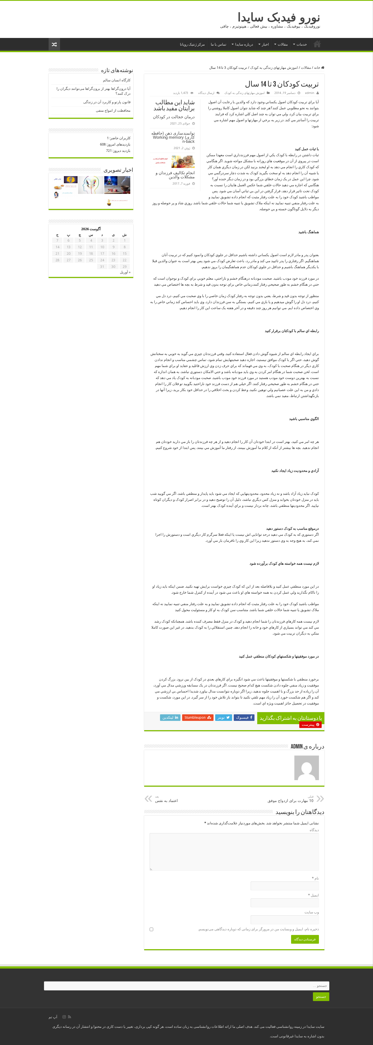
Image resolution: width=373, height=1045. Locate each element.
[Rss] (69, 1017)
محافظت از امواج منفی (113, 110)
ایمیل (313, 895)
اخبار (265, 44)
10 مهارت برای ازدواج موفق (290, 799)
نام (315, 878)
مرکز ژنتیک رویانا (192, 44)
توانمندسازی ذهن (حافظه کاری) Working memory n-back (173, 137)
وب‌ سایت (311, 912)
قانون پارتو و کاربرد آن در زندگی (107, 102)
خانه (317, 43)
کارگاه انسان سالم (117, 80)
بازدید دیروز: (121, 151)
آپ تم (53, 1017)
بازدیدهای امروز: (118, 144)
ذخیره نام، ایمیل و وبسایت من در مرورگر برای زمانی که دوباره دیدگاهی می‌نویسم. (258, 929)
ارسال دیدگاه (206, 93)
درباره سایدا (244, 44)
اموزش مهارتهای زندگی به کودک (274, 68)
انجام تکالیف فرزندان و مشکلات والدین (175, 174)
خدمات (302, 44)
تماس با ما (218, 44)
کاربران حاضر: (120, 138)
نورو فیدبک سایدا (279, 17)
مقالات (283, 44)
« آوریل (125, 272)
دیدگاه (314, 830)
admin (309, 93)
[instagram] (64, 1017)
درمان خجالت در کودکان (174, 116)
